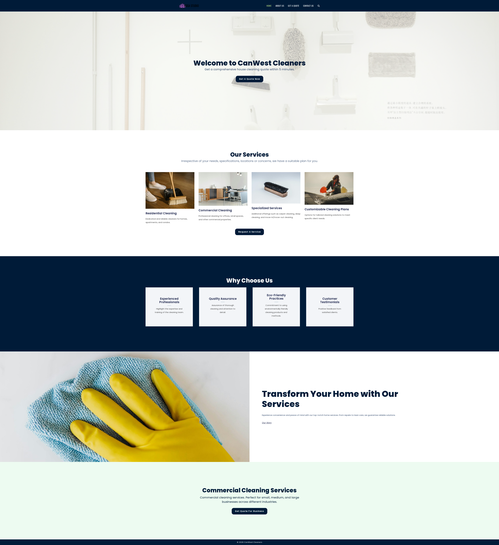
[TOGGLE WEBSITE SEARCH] (319, 5)
